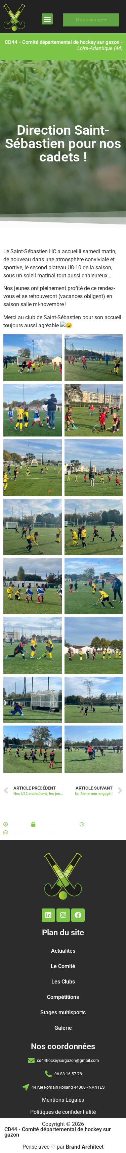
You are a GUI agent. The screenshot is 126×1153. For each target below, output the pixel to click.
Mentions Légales (63, 1100)
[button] (47, 18)
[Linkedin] (48, 915)
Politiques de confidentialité (63, 1112)
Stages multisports (63, 1012)
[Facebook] (78, 915)
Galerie (63, 1028)
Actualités (63, 951)
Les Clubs (63, 981)
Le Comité (63, 966)
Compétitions (63, 997)
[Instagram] (63, 915)
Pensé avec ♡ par (63, 1147)
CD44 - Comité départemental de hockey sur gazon (57, 1132)
